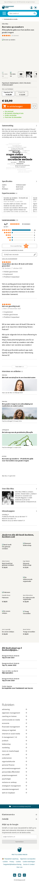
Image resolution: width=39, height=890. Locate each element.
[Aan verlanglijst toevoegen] (34, 106)
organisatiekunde (8, 761)
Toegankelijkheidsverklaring (12, 864)
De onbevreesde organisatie (29, 598)
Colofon (5, 862)
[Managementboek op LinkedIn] (14, 875)
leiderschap (6, 744)
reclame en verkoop (9, 782)
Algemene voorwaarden (27, 859)
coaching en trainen (9, 716)
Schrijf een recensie (11, 254)
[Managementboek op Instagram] (24, 875)
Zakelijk (5, 819)
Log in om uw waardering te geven (12, 250)
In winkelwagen (15, 106)
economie (5, 723)
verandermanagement (10, 789)
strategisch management (11, 786)
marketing (6, 748)
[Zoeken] (34, 13)
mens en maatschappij (10, 751)
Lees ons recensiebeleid (9, 259)
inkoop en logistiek (9, 730)
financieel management (11, 727)
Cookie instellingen (29, 862)
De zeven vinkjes (8, 632)
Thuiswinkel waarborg (11, 859)
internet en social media (11, 734)
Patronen (5, 597)
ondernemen (7, 758)
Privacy (12, 862)
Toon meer (18, 366)
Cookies (18, 862)
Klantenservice (8, 814)
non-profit (6, 755)
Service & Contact (28, 864)
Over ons (19, 867)
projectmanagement (9, 775)
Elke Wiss (5, 24)
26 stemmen (15, 35)
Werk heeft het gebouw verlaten (8, 564)
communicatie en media (11, 720)
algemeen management (11, 713)
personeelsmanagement (11, 768)
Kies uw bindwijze (7, 89)
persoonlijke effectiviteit (11, 772)
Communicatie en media (10, 19)
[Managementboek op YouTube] (19, 875)
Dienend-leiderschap (27, 564)
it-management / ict (9, 737)
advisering (6, 709)
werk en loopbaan (8, 793)
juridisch (5, 741)
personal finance (8, 765)
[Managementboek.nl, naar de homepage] (8, 8)
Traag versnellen (29, 632)
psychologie (6, 779)
